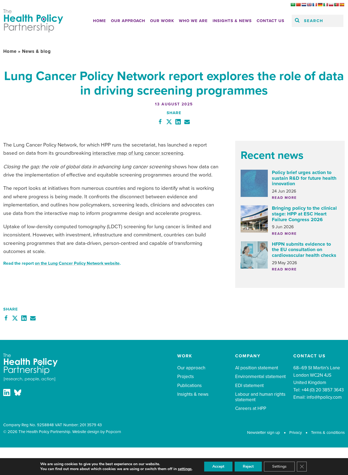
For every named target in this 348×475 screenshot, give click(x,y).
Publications (189, 385)
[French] (314, 4)
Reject (248, 466)
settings (185, 469)
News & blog (36, 51)
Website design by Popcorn (96, 431)
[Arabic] (292, 4)
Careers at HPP (250, 408)
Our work (162, 20)
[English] (309, 4)
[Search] (297, 21)
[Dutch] (303, 4)
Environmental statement (260, 376)
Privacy (295, 432)
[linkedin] (6, 393)
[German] (320, 4)
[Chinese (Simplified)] (298, 4)
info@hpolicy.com (324, 397)
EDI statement (249, 385)
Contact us (270, 20)
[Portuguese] (336, 4)
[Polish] (330, 4)
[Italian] (325, 4)
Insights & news (232, 20)
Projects (185, 376)
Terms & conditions (328, 432)
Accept (218, 466)
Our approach (128, 20)
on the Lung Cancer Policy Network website (77, 263)
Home (99, 20)
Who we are (193, 20)
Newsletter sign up (263, 432)
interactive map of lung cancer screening (137, 153)
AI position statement (256, 368)
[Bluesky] (17, 393)
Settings (279, 466)
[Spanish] (341, 4)
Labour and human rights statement (260, 397)
